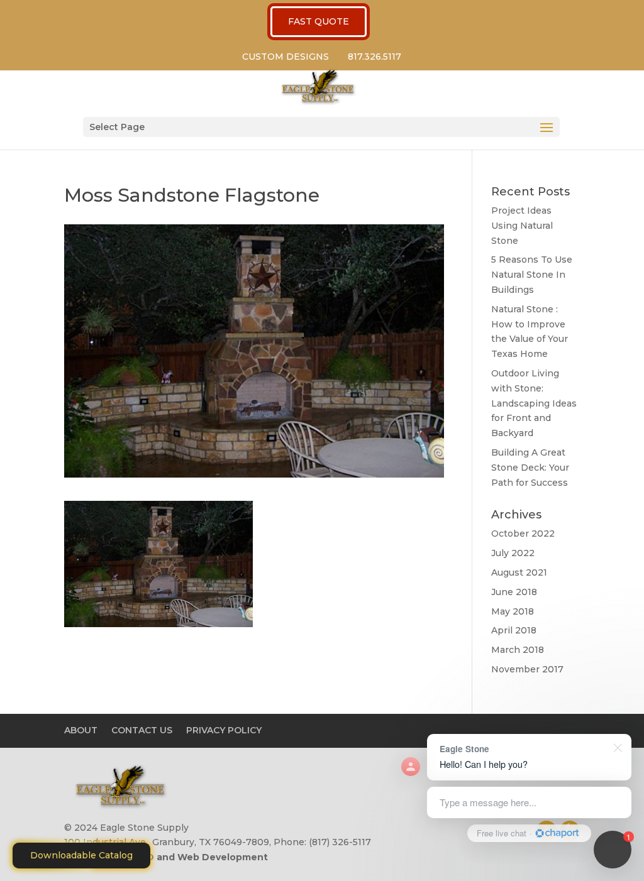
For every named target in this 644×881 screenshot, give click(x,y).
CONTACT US (141, 730)
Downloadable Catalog (81, 855)
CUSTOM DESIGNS (285, 56)
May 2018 (512, 611)
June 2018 (514, 592)
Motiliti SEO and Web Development (183, 857)
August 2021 (519, 572)
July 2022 (513, 553)
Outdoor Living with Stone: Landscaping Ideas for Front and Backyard (534, 403)
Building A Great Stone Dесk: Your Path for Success (530, 467)
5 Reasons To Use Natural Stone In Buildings (531, 274)
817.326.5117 (374, 56)
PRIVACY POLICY (224, 730)
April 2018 (513, 630)
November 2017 (527, 669)
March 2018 (517, 649)
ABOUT (80, 730)
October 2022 (523, 533)
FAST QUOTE (318, 21)
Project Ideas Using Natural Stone (522, 225)
